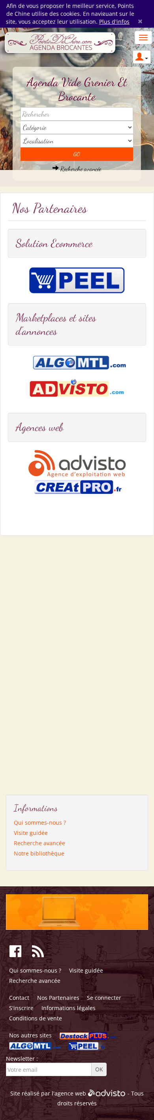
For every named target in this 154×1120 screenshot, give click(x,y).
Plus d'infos (114, 21)
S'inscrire (21, 1008)
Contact (19, 997)
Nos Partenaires (58, 997)
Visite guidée (31, 833)
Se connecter (104, 997)
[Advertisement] (43, 662)
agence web (70, 1093)
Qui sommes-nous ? (40, 822)
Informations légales (68, 1008)
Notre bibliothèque (39, 853)
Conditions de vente (35, 1018)
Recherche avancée (80, 168)
